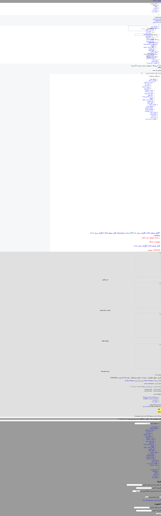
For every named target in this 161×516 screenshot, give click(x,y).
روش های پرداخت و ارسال (150, 397)
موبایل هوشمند (150, 55)
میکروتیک (151, 42)
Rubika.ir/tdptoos (129, 380)
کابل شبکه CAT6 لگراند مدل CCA (147, 246)
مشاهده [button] (157, 235)
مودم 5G (148, 31)
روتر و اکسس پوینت (148, 44)
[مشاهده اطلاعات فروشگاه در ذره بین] (147, 406)
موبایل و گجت (154, 52)
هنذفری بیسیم (150, 58)
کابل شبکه (151, 50)
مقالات (156, 7)
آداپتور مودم (153, 112)
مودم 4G (148, 33)
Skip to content (157, 0)
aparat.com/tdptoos (149, 383)
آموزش (156, 8)
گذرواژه (156, 488)
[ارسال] (157, 36)
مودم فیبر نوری (150, 41)
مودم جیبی (148, 36)
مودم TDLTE (147, 34)
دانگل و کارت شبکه (149, 47)
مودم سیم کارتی (149, 29)
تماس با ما (155, 11)
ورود (147, 497)
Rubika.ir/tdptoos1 (149, 380)
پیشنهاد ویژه (154, 26)
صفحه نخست (154, 3)
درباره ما (155, 10)
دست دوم (153, 117)
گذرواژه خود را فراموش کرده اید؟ (151, 500)
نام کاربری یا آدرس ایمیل (152, 485)
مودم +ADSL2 (150, 37)
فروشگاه (155, 5)
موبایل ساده (151, 53)
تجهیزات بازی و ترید (152, 63)
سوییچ (151, 98)
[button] (159, 67)
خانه (160, 65)
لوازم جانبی (154, 61)
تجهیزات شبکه (154, 28)
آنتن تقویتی (151, 49)
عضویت (158, 513)
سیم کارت (155, 59)
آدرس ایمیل (155, 507)
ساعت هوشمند (150, 56)
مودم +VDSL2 (150, 39)
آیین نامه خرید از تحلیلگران (150, 398)
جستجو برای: (154, 34)
